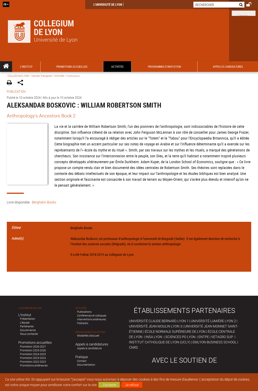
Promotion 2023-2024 (33, 358)
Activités (59, 76)
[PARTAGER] (22, 83)
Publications (84, 311)
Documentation (86, 364)
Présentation (27, 318)
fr (5, 4)
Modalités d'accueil (88, 335)
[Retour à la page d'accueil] (42, 30)
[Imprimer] (11, 83)
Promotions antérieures (34, 365)
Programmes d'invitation (90, 332)
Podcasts (82, 323)
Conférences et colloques (91, 315)
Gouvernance (28, 330)
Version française (41, 76)
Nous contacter (29, 334)
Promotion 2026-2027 (33, 346)
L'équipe (24, 322)
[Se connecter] (251, 5)
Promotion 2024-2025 (33, 354)
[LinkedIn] (244, 13)
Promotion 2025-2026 (33, 350)
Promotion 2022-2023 (33, 361)
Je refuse (132, 384)
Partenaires (27, 326)
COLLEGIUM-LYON (18, 76)
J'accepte (109, 384)
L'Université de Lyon (107, 4)
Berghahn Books (44, 202)
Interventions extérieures (91, 319)
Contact (82, 361)
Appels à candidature (89, 348)
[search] (218, 5)
